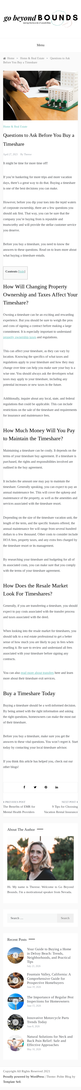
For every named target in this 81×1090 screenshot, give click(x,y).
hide (21, 271)
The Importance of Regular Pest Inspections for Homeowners (50, 999)
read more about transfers (37, 673)
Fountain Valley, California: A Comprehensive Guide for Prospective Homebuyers (49, 978)
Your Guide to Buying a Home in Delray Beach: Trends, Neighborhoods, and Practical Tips (49, 955)
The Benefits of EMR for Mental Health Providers (19, 809)
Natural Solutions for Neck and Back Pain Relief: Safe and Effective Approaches (50, 1041)
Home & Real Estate (15, 126)
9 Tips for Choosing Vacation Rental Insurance (61, 809)
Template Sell (12, 1081)
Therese (28, 154)
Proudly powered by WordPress (24, 1076)
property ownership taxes (19, 337)
